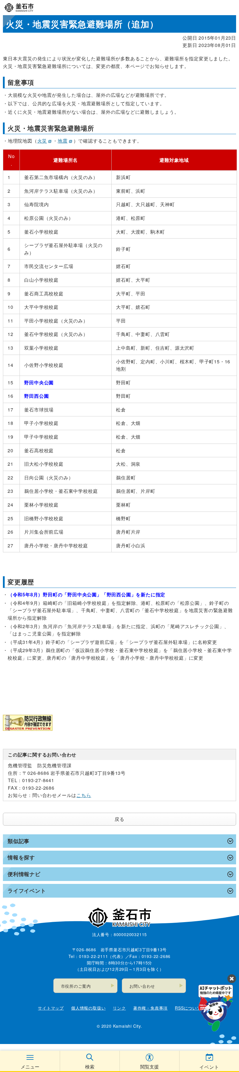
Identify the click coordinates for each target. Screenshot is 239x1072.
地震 (63, 140)
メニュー (30, 1066)
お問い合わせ (142, 986)
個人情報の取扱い (88, 1008)
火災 (42, 140)
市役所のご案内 (76, 986)
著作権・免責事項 (150, 1008)
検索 (89, 1066)
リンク (119, 1008)
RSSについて (188, 1008)
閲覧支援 (149, 1066)
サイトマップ (51, 1008)
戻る (119, 819)
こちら (83, 795)
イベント (209, 1067)
